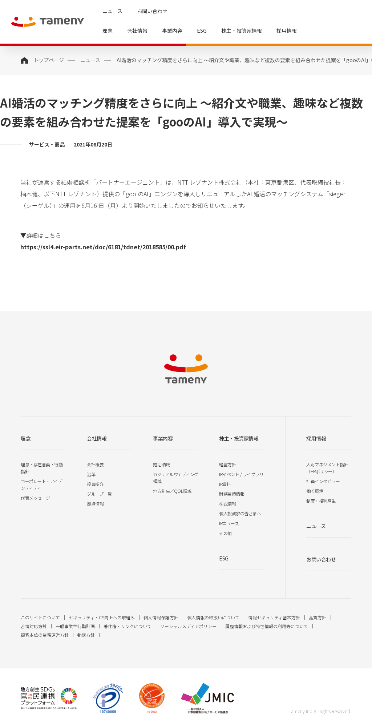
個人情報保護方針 (160, 617)
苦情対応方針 (34, 626)
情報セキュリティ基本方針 (274, 617)
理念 (107, 30)
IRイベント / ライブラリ (241, 474)
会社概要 (95, 464)
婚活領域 (161, 464)
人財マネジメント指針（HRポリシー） (327, 467)
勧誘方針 (86, 635)
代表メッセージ (35, 498)
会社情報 (137, 30)
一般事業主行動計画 (75, 626)
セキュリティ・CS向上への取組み (102, 617)
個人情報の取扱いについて (213, 617)
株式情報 (227, 503)
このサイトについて (40, 617)
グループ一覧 (99, 494)
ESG (202, 30)
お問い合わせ (152, 11)
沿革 (91, 474)
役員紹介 (95, 484)
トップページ (48, 60)
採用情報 (286, 30)
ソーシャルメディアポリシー (188, 626)
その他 (225, 533)
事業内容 (172, 30)
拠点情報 (95, 503)
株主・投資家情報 (241, 30)
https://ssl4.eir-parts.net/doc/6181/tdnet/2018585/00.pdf (103, 246)
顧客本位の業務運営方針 (45, 635)
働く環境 (314, 491)
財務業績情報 (231, 494)
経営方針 (227, 464)
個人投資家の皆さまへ (240, 513)
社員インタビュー (323, 481)
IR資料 (225, 484)
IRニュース (229, 523)
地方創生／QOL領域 (172, 491)
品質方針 (317, 617)
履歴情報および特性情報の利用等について (266, 626)
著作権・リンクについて (127, 626)
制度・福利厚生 (321, 501)
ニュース (112, 11)
